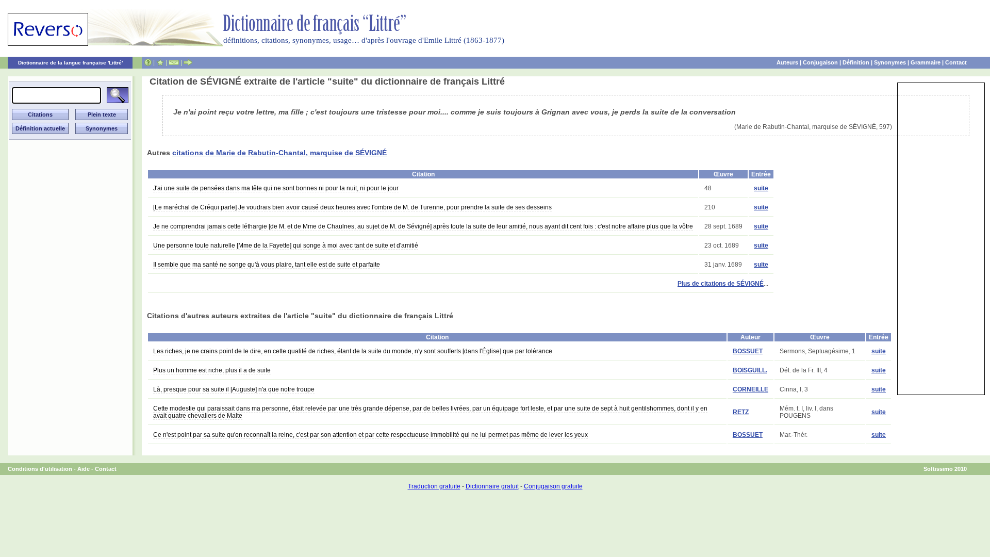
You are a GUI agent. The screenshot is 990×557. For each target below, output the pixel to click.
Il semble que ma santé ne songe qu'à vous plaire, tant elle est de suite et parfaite (266, 264)
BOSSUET (748, 351)
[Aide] (148, 62)
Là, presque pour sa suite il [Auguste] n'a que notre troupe (234, 389)
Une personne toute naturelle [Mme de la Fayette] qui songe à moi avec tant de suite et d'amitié (285, 245)
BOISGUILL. (750, 370)
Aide (83, 469)
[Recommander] (188, 62)
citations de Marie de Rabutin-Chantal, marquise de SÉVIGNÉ (279, 153)
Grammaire (925, 62)
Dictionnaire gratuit (492, 486)
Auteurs (787, 62)
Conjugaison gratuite (553, 486)
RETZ (741, 412)
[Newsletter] (174, 62)
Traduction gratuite (434, 486)
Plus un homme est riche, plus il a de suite (212, 370)
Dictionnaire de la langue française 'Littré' (70, 62)
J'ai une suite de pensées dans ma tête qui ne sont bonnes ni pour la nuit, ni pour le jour (276, 188)
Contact (956, 62)
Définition (856, 62)
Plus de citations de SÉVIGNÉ (721, 283)
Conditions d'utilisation (40, 469)
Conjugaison (820, 62)
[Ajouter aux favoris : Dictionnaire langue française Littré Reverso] (160, 62)
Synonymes (890, 62)
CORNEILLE (750, 389)
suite (761, 188)
